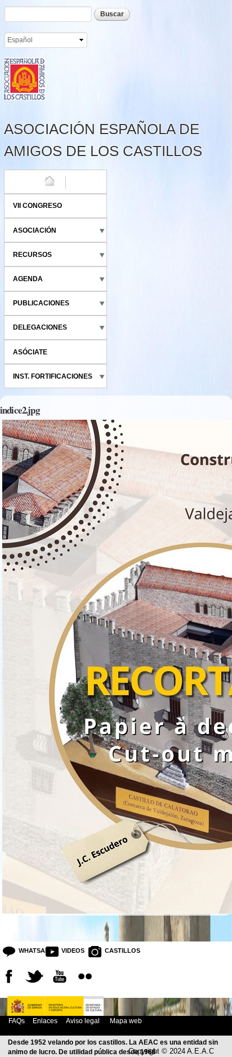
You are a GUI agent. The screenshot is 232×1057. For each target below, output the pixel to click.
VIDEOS (70, 950)
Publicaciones (41, 303)
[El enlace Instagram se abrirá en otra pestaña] (85, 976)
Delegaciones (40, 327)
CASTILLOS (113, 950)
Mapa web (125, 1020)
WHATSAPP (28, 950)
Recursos (32, 255)
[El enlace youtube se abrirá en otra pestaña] (60, 976)
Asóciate (30, 352)
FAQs (16, 1020)
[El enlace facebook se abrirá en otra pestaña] (9, 976)
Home (23, 181)
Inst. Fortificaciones (52, 376)
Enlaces (45, 1020)
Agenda (28, 279)
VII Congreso (37, 206)
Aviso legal (83, 1020)
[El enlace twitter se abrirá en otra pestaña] (34, 976)
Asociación (34, 230)
